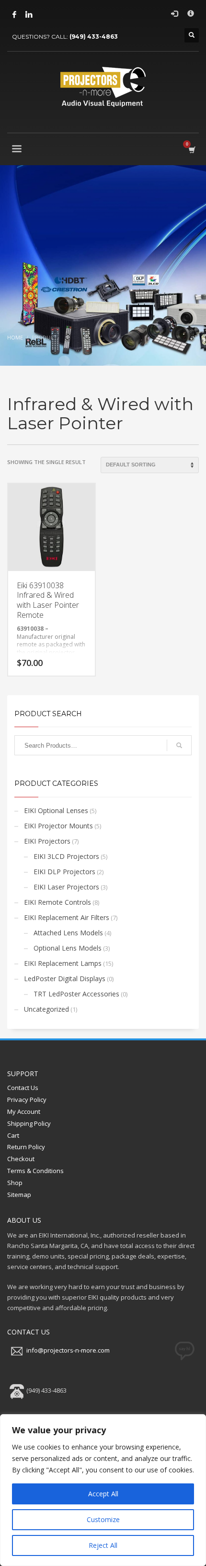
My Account (23, 1111)
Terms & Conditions (35, 1170)
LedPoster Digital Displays (64, 978)
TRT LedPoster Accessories (76, 993)
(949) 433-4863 (93, 36)
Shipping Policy (29, 1123)
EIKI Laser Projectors (66, 886)
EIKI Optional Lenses (56, 810)
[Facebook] (14, 14)
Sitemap (19, 1194)
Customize (103, 1519)
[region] (103, 1490)
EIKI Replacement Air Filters (66, 917)
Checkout (20, 1158)
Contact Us (22, 1087)
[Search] (179, 745)
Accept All (103, 1493)
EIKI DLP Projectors (64, 871)
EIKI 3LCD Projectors (66, 856)
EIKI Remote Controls (57, 902)
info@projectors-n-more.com (68, 1350)
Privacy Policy (26, 1099)
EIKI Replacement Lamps (63, 963)
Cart (13, 1135)
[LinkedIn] (29, 14)
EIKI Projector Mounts (58, 825)
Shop (15, 1182)
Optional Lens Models (68, 947)
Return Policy (26, 1147)
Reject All (103, 1545)
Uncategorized (46, 1009)
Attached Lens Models (68, 932)
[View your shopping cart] (191, 149)
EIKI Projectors (47, 841)
